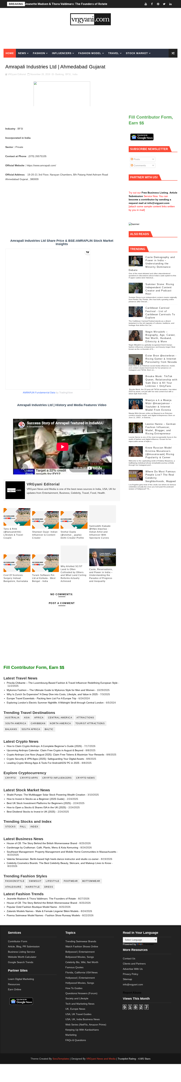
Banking (59, 74)
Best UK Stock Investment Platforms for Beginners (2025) (39, 803)
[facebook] (151, 4)
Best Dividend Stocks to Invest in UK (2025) (31, 811)
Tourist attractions (90, 723)
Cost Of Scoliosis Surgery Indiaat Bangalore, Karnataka (16, 578)
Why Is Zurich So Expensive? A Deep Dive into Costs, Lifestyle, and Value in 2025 (52, 694)
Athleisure (13, 887)
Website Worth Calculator (22, 956)
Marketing (14, 62)
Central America (60, 717)
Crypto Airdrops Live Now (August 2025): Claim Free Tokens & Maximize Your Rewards (55, 754)
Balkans (11, 729)
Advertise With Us (133, 968)
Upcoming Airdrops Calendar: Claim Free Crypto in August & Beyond (45, 750)
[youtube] (145, 4)
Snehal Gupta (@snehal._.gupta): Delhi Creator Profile (72, 535)
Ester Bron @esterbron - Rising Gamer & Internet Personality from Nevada (161, 358)
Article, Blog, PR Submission (24, 946)
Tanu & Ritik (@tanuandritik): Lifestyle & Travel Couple (13, 533)
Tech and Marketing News (79, 1003)
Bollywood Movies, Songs (79, 956)
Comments (139, 165)
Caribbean (38, 723)
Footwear (71, 881)
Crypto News (85, 778)
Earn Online (14, 989)
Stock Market (137, 53)
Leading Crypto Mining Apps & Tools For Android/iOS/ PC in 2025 (43, 762)
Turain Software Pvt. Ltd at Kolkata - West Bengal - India (44, 578)
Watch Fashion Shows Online (81, 946)
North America (60, 723)
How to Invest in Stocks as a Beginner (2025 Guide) (36, 798)
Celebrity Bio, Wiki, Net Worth (81, 962)
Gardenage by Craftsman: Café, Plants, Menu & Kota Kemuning (42, 847)
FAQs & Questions (75, 1040)
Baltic (49, 729)
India (74, 74)
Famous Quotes (74, 967)
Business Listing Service (21, 951)
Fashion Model (89, 53)
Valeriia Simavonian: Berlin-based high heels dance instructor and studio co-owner (53, 859)
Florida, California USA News (81, 972)
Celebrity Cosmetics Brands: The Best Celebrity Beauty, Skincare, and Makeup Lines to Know (59, 863)
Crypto (10, 778)
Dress (48, 887)
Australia (12, 717)
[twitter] (164, 4)
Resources (14, 984)
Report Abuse (132, 992)
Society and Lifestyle (76, 998)
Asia (27, 717)
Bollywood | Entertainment (80, 951)
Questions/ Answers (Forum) (81, 993)
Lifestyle (52, 881)
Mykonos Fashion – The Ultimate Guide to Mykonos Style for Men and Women (51, 690)
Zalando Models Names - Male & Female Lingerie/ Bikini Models (42, 911)
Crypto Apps (29, 778)
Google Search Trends (20, 962)
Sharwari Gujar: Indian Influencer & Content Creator (45, 535)
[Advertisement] (90, 37)
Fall (23, 826)
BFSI (68, 74)
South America (15, 723)
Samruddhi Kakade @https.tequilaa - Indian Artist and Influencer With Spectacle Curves (100, 532)
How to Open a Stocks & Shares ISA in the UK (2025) (36, 807)
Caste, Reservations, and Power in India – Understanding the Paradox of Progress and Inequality (101, 575)
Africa (39, 717)
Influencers (61, 53)
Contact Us (129, 958)
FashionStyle (14, 881)
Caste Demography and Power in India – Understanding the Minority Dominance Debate (152, 263)
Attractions (85, 717)
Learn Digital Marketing (21, 979)
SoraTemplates (60, 1058)
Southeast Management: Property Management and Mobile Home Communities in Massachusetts (61, 851)
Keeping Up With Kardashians (82, 1029)
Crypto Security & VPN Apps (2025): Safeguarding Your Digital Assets (45, 758)
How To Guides (73, 988)
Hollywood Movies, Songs (79, 982)
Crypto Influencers (57, 778)
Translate (148, 944)
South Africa (31, 729)
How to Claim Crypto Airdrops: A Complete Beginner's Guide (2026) (44, 746)
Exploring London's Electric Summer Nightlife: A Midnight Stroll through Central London (55, 702)
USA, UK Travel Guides (78, 1014)
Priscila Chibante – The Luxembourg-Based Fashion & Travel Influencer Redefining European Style (62, 682)
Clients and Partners (134, 963)
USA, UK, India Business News (82, 1019)
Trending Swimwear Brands (80, 941)
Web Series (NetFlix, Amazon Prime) (85, 1024)
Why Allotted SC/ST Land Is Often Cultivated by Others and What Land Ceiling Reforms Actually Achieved (73, 573)
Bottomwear (91, 881)
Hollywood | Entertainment (80, 977)
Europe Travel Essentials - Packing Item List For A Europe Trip (41, 698)
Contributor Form (17, 941)
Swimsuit (35, 881)
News (22, 53)
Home (10, 53)
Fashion (39, 53)
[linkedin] (170, 4)
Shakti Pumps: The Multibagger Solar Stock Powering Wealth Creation (46, 794)
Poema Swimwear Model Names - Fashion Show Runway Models (43, 915)
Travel (113, 53)
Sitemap (127, 979)
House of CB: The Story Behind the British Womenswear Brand (42, 843)
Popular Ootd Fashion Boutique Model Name (32, 906)
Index (34, 826)
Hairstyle (33, 887)
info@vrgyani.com (133, 984)
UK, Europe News (75, 1008)
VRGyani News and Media (101, 1058)
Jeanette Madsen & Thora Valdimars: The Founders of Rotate (66, 4)
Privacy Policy (130, 974)
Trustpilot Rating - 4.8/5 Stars (134, 1058)
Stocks (10, 826)
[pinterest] (158, 4)
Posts (136, 159)
